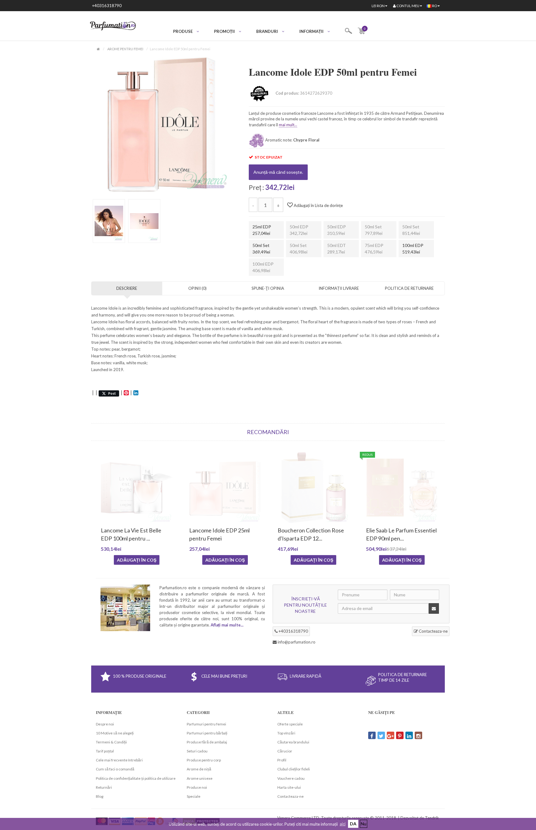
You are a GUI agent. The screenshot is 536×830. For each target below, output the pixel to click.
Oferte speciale (290, 724)
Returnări (104, 787)
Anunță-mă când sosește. (278, 172)
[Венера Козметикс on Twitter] (381, 735)
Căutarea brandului (293, 742)
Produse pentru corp (204, 760)
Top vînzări (286, 733)
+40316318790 (107, 5)
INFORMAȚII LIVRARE (339, 288)
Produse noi (197, 787)
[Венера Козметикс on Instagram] (418, 735)
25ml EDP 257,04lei (261, 230)
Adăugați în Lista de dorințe (318, 205)
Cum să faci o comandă (115, 769)
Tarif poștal (105, 751)
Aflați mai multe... (227, 624)
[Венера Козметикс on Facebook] (372, 735)
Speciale (193, 796)
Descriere (126, 288)
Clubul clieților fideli (293, 769)
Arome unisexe (199, 778)
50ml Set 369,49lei (261, 248)
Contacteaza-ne (433, 631)
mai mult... (288, 124)
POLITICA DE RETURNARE (409, 288)
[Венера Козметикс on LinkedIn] (409, 735)
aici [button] (343, 823)
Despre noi (105, 724)
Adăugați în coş (136, 560)
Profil (281, 760)
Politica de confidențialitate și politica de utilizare (136, 778)
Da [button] (353, 823)
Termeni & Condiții (111, 742)
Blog (99, 796)
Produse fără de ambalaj (207, 742)
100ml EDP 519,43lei (412, 248)
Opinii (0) (197, 288)
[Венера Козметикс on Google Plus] (390, 735)
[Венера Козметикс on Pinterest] (400, 735)
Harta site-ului (289, 787)
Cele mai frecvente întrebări (119, 760)
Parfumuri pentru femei (206, 724)
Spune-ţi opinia (268, 288)
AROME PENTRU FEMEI (125, 49)
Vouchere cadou (291, 778)
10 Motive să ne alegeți (115, 733)
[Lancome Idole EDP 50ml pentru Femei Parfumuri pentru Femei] (162, 123)
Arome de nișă (199, 769)
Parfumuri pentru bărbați (207, 733)
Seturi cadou (197, 751)
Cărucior (284, 751)
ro (434, 6)
